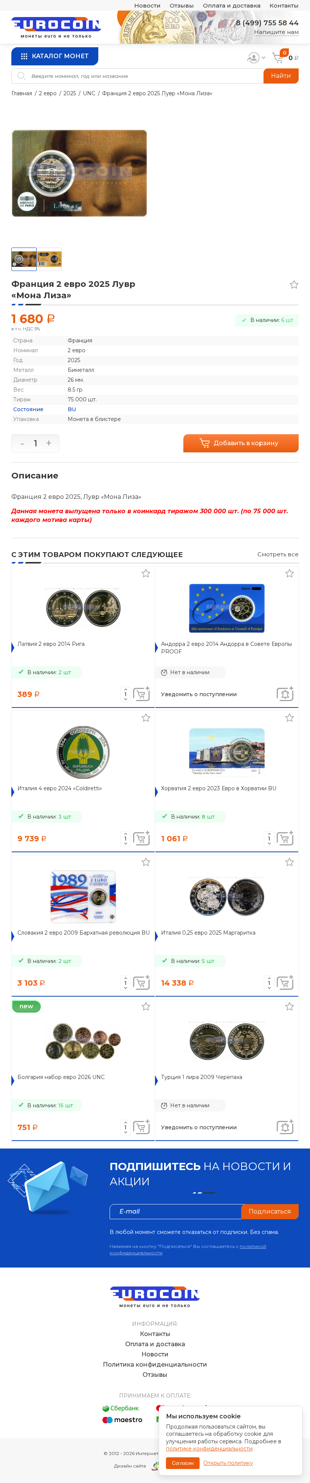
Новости (147, 5)
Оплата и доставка (231, 5)
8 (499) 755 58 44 (267, 23)
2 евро (48, 93)
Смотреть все (278, 554)
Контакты (284, 5)
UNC (89, 93)
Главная (21, 93)
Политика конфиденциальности (155, 1364)
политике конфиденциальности (209, 1448)
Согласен (183, 1463)
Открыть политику (228, 1463)
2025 (70, 93)
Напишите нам (276, 32)
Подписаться (270, 1211)
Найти (281, 75)
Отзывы (182, 5)
